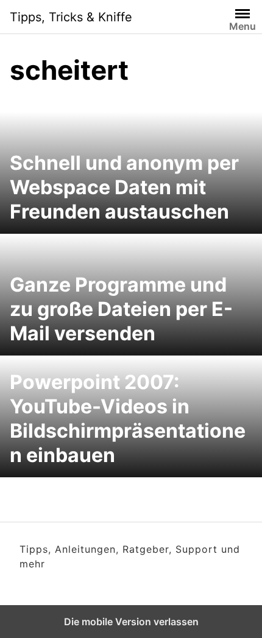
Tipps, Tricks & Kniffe (71, 17)
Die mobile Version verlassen (131, 621)
